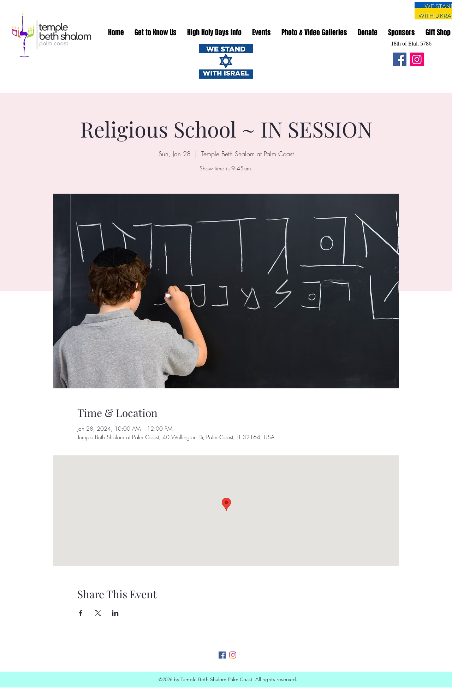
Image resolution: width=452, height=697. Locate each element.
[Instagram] (417, 59)
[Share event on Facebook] (80, 613)
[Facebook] (399, 59)
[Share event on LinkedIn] (115, 613)
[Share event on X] (98, 613)
